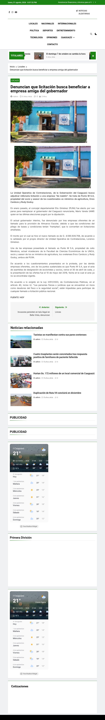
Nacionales (47, 23)
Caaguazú (66, 37)
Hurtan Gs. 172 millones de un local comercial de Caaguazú (63, 373)
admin (15, 96)
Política (34, 30)
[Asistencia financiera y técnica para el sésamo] (79, 57)
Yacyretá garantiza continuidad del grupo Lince (73, 2)
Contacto (52, 44)
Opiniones (52, 37)
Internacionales (67, 23)
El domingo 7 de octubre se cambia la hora (50, 54)
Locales (33, 23)
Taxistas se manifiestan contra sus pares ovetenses (59, 334)
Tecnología (36, 37)
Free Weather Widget (30, 526)
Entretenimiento (66, 30)
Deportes (48, 30)
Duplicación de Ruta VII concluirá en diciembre (57, 393)
